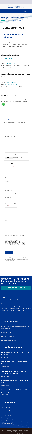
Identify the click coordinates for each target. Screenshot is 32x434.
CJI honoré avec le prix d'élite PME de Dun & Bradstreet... (15, 353)
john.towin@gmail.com (11, 84)
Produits (6, 413)
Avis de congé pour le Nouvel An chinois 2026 (14, 382)
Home (8, 20)
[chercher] (25, 11)
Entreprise (7, 410)
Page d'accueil (8, 407)
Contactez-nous (16, 20)
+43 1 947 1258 (8, 80)
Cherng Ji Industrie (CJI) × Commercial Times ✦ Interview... (14, 363)
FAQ (5, 420)
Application (7, 415)
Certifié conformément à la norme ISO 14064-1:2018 (14, 391)
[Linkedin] (6, 315)
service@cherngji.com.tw (12, 63)
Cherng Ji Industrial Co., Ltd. (20, 430)
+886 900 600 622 (11, 61)
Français (28, 2)
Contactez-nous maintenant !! (16, 288)
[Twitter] (4, 315)
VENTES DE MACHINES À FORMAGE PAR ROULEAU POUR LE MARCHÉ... (13, 372)
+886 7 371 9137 (9, 58)
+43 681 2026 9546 (11, 82)
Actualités (7, 418)
